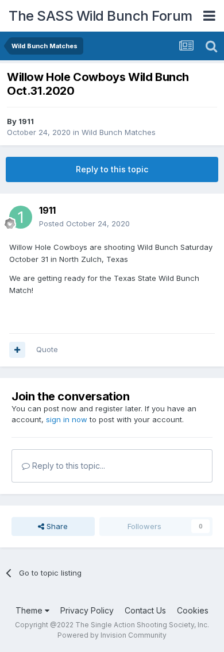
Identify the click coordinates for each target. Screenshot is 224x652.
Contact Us (145, 610)
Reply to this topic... (67, 465)
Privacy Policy (87, 610)
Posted (84, 223)
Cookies (192, 610)
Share (56, 526)
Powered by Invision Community (112, 635)
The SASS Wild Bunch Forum (100, 15)
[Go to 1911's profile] (20, 217)
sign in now (66, 419)
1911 (26, 121)
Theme (30, 610)
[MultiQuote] (17, 350)
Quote (47, 349)
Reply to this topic (112, 169)
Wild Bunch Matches (119, 132)
